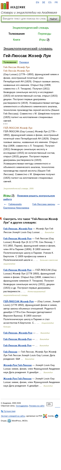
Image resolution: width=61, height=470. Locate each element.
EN (37, 2)
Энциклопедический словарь (30, 27)
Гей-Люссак (10, 351)
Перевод (24, 62)
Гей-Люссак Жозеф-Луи (17, 339)
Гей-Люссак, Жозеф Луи (17, 228)
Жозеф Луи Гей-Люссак (17, 378)
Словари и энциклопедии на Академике (29, 12)
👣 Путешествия (8, 411)
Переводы (44, 33)
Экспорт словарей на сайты (13, 416)
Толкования (16, 33)
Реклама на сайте (36, 406)
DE (43, 2)
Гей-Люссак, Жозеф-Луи (17, 332)
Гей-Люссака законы (43, 204)
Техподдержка (22, 406)
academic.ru (13, 5)
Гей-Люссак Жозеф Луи (17, 238)
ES (50, 2)
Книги (16, 39)
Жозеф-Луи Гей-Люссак (17, 365)
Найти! (53, 19)
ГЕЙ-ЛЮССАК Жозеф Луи (18, 301)
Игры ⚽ (44, 39)
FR (56, 2)
